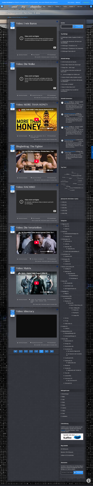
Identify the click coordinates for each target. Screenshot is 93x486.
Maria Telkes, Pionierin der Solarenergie (71, 65)
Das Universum (71, 380)
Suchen (63, 23)
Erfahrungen (65, 239)
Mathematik (67, 361)
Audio (66, 244)
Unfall (66, 328)
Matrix (36, 301)
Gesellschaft (37, 55)
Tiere (66, 373)
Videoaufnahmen (66, 331)
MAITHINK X (68, 286)
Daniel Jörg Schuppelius (23, 55)
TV (65, 321)
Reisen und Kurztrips (67, 267)
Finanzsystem (68, 346)
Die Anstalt (67, 283)
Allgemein (64, 224)
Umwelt (36, 137)
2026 (63, 202)
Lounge (75, 315)
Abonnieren (79, 472)
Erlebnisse (67, 256)
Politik (66, 261)
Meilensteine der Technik (73, 370)
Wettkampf (39, 178)
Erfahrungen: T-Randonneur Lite (69, 46)
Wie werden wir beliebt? (67, 84)
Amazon (63, 430)
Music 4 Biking (73, 308)
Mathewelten (71, 363)
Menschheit (40, 342)
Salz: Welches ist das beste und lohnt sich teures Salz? (71, 71)
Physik (66, 365)
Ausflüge (67, 269)
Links (63, 399)
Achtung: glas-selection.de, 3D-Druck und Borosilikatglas (71, 42)
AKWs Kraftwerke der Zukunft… (69, 62)
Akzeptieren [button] (86, 2)
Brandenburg (73, 276)
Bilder (63, 397)
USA (43, 259)
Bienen (32, 136)
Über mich (79, 7)
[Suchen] (85, 7)
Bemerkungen (65, 394)
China (35, 136)
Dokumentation (39, 136)
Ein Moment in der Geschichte (75, 354)
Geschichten (65, 254)
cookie (2, 6)
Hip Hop (75, 313)
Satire (63, 281)
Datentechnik (68, 341)
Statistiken (64, 291)
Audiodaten (64, 416)
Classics (75, 310)
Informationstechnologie (70, 234)
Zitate (63, 402)
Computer (32, 299)
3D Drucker (67, 241)
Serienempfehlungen (70, 336)
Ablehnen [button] (78, 2)
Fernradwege (73, 278)
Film (34, 55)
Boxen (33, 178)
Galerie (65, 7)
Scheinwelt (41, 301)
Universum (67, 378)
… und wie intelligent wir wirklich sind (71, 74)
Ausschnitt (67, 298)
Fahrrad (69, 303)
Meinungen (64, 259)
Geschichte (67, 349)
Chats (63, 413)
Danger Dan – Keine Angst (68, 68)
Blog (44, 7)
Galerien (64, 408)
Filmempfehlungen (52, 55)
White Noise (67, 324)
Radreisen (67, 271)
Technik (67, 368)
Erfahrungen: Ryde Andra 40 (68, 51)
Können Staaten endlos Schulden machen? (72, 77)
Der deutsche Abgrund (73, 351)
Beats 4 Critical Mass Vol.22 (68, 87)
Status (63, 405)
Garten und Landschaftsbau (71, 251)
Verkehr (64, 326)
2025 (63, 205)
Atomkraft (34, 95)
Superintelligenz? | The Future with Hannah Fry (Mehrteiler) (71, 80)
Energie (66, 344)
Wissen (63, 339)
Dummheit (34, 342)
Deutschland (70, 274)
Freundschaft (37, 218)
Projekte (71, 7)
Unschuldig (40, 259)
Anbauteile (70, 249)
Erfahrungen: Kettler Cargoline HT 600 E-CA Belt (72, 38)
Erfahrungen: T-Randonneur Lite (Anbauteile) (72, 48)
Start (10, 17)
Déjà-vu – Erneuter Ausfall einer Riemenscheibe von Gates (73, 102)
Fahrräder (67, 247)
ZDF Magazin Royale (69, 289)
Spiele (66, 229)
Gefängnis (35, 259)
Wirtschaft (67, 383)
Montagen (67, 236)
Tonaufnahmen (65, 296)
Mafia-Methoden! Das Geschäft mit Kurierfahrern (69, 90)
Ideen (66, 226)
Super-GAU (40, 95)
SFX (66, 318)
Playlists (67, 301)
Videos (63, 411)
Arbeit (63, 232)
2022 (63, 213)
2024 (63, 208)
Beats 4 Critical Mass (75, 305)
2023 (63, 211)
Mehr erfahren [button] (71, 2)
